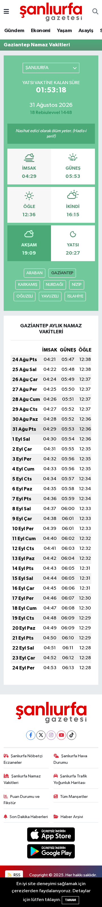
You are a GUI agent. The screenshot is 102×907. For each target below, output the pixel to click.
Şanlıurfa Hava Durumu (71, 759)
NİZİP (77, 284)
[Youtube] (61, 735)
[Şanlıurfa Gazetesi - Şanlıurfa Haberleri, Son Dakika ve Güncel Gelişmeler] (51, 11)
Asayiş (85, 30)
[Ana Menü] (6, 11)
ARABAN (34, 273)
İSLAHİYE (75, 296)
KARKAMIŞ (27, 284)
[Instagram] (51, 735)
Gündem (14, 30)
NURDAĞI (54, 284)
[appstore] (51, 835)
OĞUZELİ (24, 296)
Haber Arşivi (72, 817)
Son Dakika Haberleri (29, 817)
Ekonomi (40, 30)
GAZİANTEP (62, 273)
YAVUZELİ (50, 296)
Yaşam (64, 30)
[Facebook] (30, 735)
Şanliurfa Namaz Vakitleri (22, 779)
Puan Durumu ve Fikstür (22, 799)
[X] (41, 735)
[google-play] (51, 852)
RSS (16, 875)
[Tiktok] (71, 735)
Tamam (70, 900)
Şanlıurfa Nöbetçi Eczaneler (23, 759)
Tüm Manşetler (74, 796)
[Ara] (95, 12)
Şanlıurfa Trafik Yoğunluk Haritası (70, 779)
